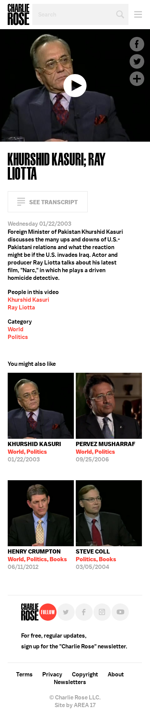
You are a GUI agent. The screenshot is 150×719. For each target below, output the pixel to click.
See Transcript (53, 202)
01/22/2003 (34, 451)
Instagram (102, 612)
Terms (24, 674)
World (15, 329)
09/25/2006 (105, 451)
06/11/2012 (37, 559)
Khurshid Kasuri (28, 300)
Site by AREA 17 (75, 705)
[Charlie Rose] (29, 612)
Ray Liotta (21, 307)
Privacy (52, 674)
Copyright (85, 674)
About (116, 674)
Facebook (137, 44)
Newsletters (70, 682)
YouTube (120, 612)
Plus (137, 78)
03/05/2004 (96, 559)
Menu (135, 14)
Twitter (137, 61)
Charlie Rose (18, 14)
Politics (18, 337)
